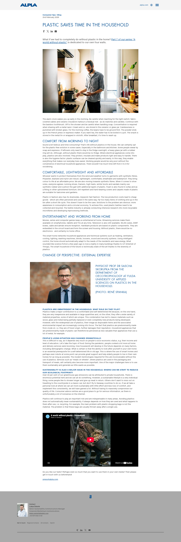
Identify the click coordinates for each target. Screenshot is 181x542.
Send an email (56, 31)
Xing (77, 530)
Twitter (85, 530)
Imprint (52, 523)
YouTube (89, 530)
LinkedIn (81, 530)
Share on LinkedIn (52, 31)
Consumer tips (49, 15)
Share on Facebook (44, 31)
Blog (59, 15)
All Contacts (44, 523)
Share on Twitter (48, 31)
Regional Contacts (33, 523)
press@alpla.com (50, 479)
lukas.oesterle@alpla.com (38, 513)
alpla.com (144, 5)
